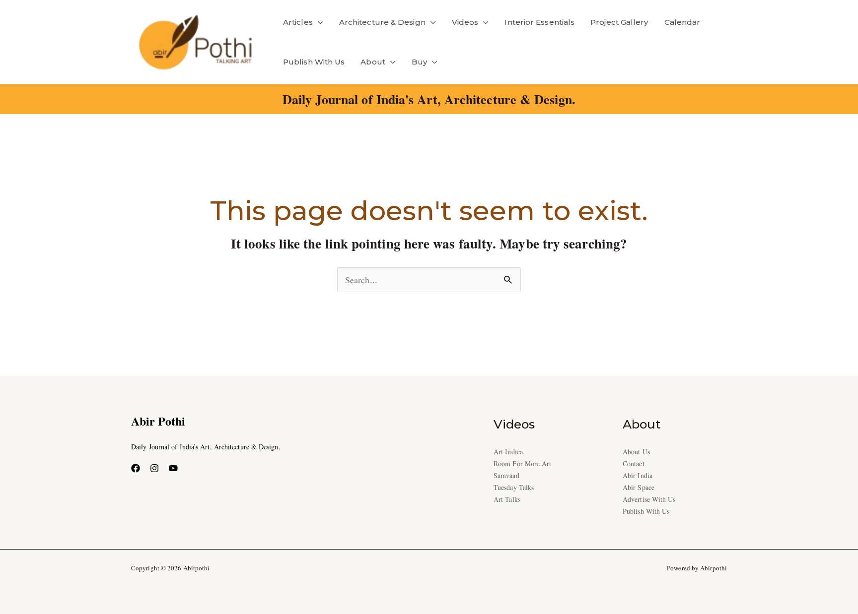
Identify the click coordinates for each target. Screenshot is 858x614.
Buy (419, 61)
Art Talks (507, 499)
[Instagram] (154, 468)
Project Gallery (619, 22)
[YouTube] (173, 468)
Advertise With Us (649, 499)
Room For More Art (523, 463)
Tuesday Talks (514, 487)
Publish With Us (314, 61)
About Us (636, 451)
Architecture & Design (382, 22)
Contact (633, 463)
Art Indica (508, 451)
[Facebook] (135, 468)
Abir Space (638, 487)
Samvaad (506, 475)
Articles (298, 22)
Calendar (682, 22)
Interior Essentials (539, 22)
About (372, 61)
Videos (465, 22)
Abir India (637, 475)
